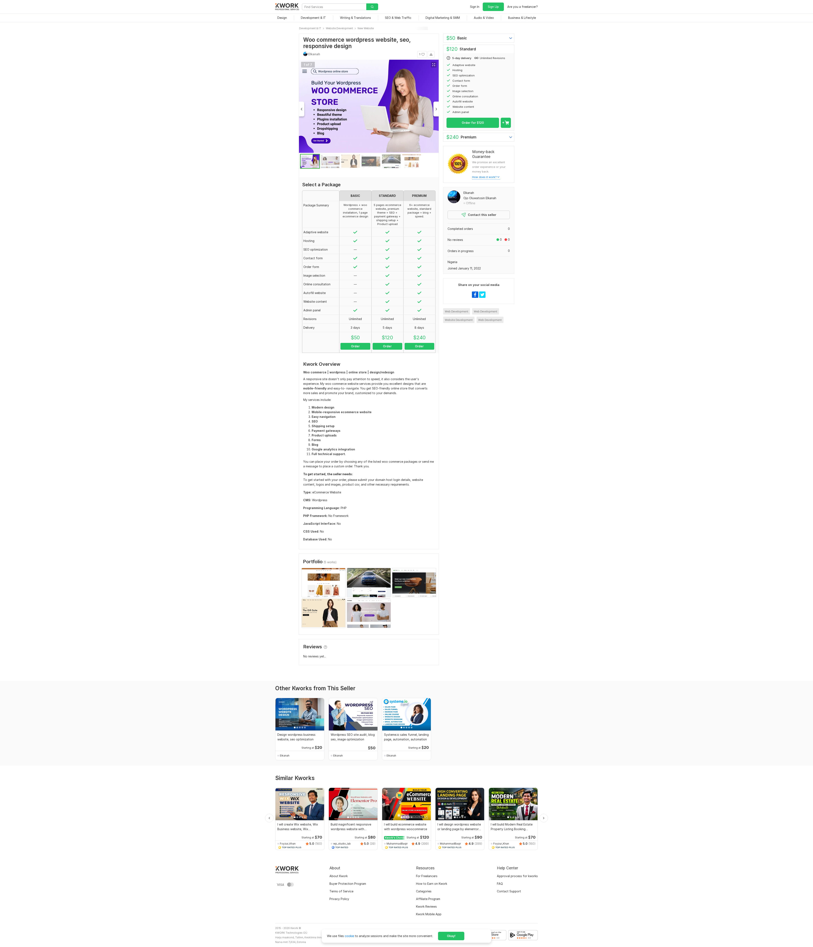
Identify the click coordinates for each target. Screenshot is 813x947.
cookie (349, 936)
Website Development (459, 320)
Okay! (451, 936)
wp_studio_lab (342, 843)
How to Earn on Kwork (431, 883)
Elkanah (468, 193)
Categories (423, 891)
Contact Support (509, 891)
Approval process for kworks (517, 876)
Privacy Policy (339, 899)
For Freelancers (426, 876)
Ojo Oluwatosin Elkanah (479, 198)
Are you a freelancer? (522, 6)
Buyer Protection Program (347, 883)
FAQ (500, 883)
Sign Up (493, 6)
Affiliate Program (428, 899)
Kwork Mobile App (428, 914)
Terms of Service (341, 891)
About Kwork (338, 876)
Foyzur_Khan (288, 843)
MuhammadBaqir (397, 843)
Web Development (456, 311)
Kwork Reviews (426, 906)
